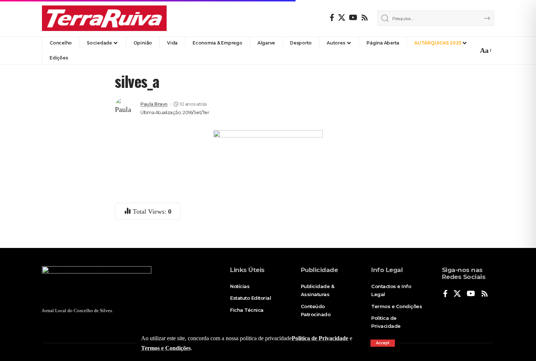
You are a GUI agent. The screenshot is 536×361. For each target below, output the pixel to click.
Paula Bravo (154, 104)
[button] (382, 343)
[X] (341, 17)
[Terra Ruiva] (104, 18)
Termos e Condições (166, 348)
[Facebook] (332, 17)
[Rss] (364, 17)
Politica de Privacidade (320, 338)
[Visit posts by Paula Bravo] (126, 108)
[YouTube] (353, 17)
